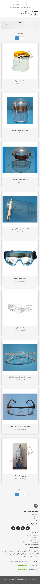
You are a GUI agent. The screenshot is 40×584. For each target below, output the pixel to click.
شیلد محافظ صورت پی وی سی (20, 130)
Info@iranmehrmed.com (22, 8)
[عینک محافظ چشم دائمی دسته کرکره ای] (20, 357)
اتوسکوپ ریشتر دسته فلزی (32, 544)
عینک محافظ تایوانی (20, 328)
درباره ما (36, 517)
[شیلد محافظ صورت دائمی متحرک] (20, 160)
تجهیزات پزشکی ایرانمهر (18, 579)
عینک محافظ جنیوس (20, 278)
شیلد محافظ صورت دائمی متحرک (20, 180)
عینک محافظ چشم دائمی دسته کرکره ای (20, 377)
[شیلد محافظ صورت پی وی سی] (20, 110)
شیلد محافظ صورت (20, 81)
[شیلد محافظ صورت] (20, 61)
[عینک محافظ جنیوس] (20, 259)
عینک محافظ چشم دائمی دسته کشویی (20, 426)
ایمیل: (33, 561)
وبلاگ (37, 521)
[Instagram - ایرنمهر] (23, 528)
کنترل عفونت (13, 25)
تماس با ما (36, 519)
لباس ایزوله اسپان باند (20, 476)
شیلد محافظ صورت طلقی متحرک (20, 229)
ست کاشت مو (35, 540)
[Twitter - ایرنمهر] (18, 528)
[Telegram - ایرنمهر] (13, 528)
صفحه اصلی (33, 25)
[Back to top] (36, 505)
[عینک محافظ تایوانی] (20, 308)
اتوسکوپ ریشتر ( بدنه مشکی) (31, 542)
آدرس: (35, 551)
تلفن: (33, 565)
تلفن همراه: (32, 569)
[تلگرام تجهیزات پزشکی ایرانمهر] (28, 528)
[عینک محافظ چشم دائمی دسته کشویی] (20, 407)
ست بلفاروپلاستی (34, 538)
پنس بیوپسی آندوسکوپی (32, 536)
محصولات (23, 25)
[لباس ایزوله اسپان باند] (20, 456)
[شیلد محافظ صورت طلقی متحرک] (20, 209)
